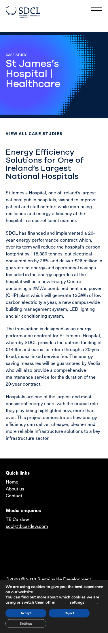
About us (15, 488)
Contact (14, 495)
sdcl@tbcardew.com (27, 525)
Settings (26, 623)
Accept (25, 613)
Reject (69, 613)
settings (77, 602)
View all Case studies (34, 133)
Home (12, 481)
